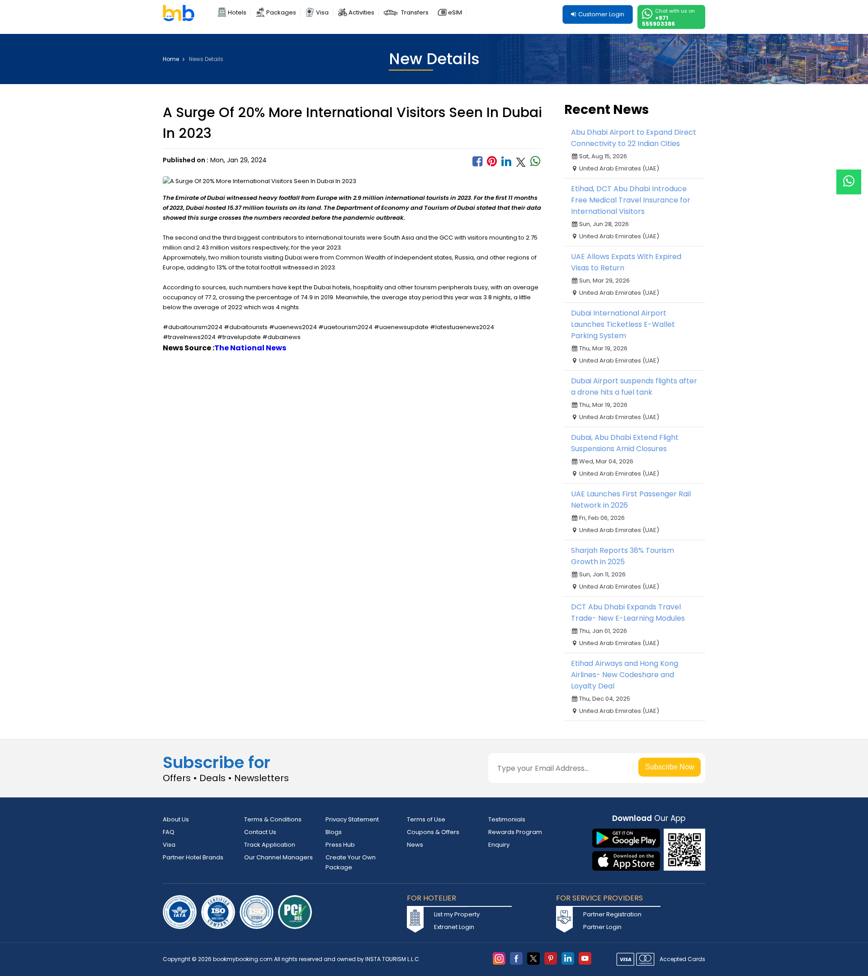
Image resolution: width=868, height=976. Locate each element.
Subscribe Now (669, 767)
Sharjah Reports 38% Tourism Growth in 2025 (622, 556)
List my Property (457, 914)
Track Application (269, 844)
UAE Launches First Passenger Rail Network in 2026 (631, 499)
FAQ (169, 832)
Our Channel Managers (278, 857)
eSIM (455, 12)
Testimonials (506, 819)
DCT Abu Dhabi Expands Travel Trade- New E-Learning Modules (628, 612)
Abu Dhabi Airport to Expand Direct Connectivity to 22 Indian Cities (633, 138)
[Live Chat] (848, 176)
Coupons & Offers (433, 832)
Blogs (334, 832)
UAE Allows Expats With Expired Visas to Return (626, 262)
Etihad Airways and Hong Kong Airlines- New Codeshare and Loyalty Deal (624, 674)
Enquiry (498, 844)
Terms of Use (426, 819)
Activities (361, 12)
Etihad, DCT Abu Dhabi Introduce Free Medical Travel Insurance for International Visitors (630, 200)
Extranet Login (454, 927)
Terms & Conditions (273, 819)
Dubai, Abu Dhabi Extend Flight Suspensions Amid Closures (625, 443)
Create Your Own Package (351, 862)
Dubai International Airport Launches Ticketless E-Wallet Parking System (623, 324)
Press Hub (340, 844)
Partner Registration (612, 914)
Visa (322, 12)
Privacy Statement (352, 819)
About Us (176, 819)
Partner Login (602, 927)
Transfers (415, 12)
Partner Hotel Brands (193, 857)
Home (171, 59)
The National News (250, 348)
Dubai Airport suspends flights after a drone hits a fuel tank (634, 386)
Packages (281, 12)
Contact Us (260, 832)
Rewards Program (515, 832)
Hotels (237, 12)
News (415, 844)
